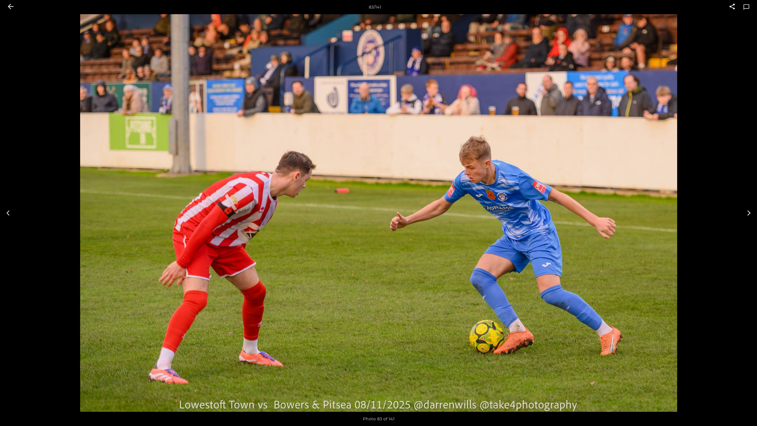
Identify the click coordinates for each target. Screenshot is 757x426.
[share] (732, 7)
